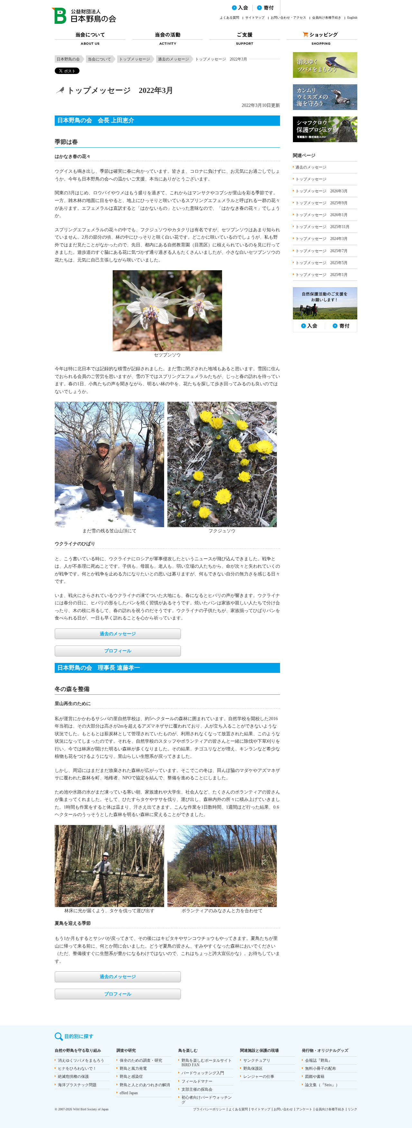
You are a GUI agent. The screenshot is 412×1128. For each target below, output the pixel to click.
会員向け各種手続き (326, 17)
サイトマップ (255, 17)
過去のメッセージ (173, 59)
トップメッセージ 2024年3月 (321, 238)
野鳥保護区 (253, 1068)
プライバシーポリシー (209, 1109)
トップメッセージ (134, 59)
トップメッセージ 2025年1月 (321, 274)
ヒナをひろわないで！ (77, 1068)
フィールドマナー (197, 1081)
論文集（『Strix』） (322, 1085)
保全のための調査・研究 (141, 1060)
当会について (99, 59)
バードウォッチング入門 (203, 1073)
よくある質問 (229, 17)
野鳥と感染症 (131, 1076)
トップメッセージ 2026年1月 (321, 215)
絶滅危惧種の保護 (73, 1076)
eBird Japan (129, 1093)
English (352, 17)
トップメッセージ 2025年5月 (321, 263)
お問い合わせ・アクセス (288, 17)
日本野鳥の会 (68, 59)
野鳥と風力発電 (133, 1068)
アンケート (304, 1109)
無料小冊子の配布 (320, 1068)
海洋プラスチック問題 (77, 1085)
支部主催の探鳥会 (197, 1089)
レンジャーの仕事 (258, 1076)
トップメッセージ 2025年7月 (321, 251)
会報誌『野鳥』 (318, 1060)
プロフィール (117, 650)
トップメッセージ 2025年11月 (322, 227)
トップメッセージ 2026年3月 (321, 191)
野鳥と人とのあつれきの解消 (145, 1085)
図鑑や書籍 (314, 1076)
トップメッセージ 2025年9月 (321, 203)
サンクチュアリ (256, 1060)
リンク (352, 1109)
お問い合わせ (283, 1109)
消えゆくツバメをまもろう (81, 1060)
